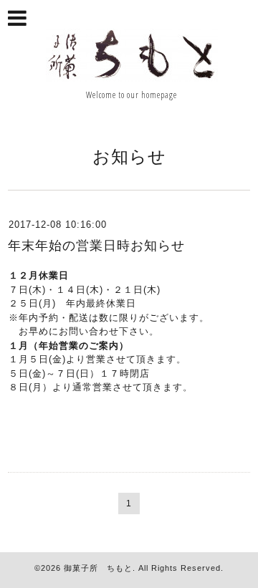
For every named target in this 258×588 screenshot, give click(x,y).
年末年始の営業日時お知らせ (96, 245)
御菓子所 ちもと (98, 568)
